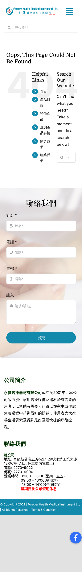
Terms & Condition (43, 509)
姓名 (11, 215)
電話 (11, 242)
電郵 (11, 268)
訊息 (10, 295)
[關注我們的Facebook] (76, 537)
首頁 (43, 91)
